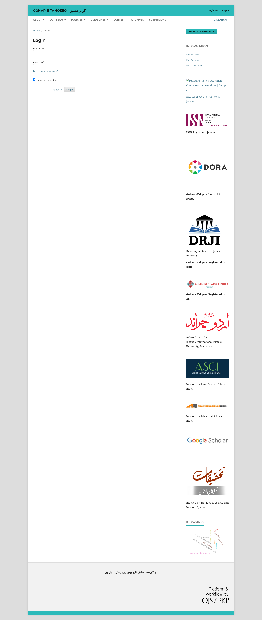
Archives (137, 19)
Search (221, 19)
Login (225, 10)
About (37, 19)
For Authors (192, 59)
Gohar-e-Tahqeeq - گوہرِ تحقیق (59, 11)
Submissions (157, 19)
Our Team (57, 19)
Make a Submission (201, 31)
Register (213, 10)
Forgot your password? (45, 71)
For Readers (192, 54)
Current (120, 19)
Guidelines (98, 19)
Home (37, 30)
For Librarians (194, 65)
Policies (77, 19)
